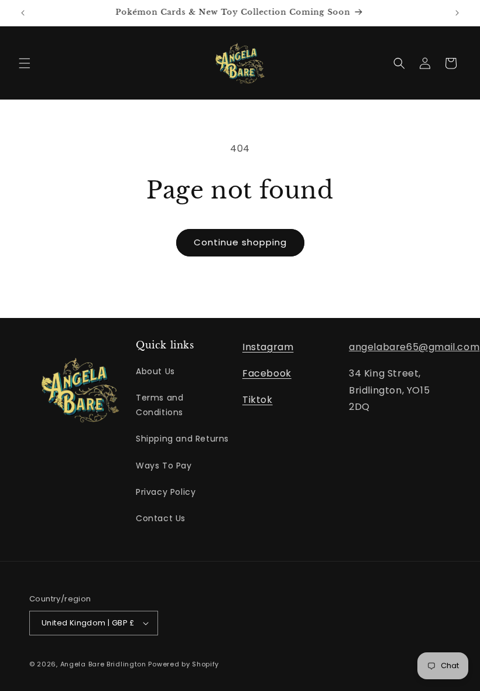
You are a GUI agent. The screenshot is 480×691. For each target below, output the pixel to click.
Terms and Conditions (159, 405)
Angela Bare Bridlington (104, 664)
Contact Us (161, 518)
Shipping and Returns (182, 438)
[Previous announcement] (23, 13)
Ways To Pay (164, 465)
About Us (155, 371)
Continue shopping (240, 242)
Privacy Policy (166, 492)
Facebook (267, 373)
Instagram (267, 347)
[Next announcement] (457, 13)
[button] (24, 63)
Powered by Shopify (183, 664)
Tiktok (257, 399)
